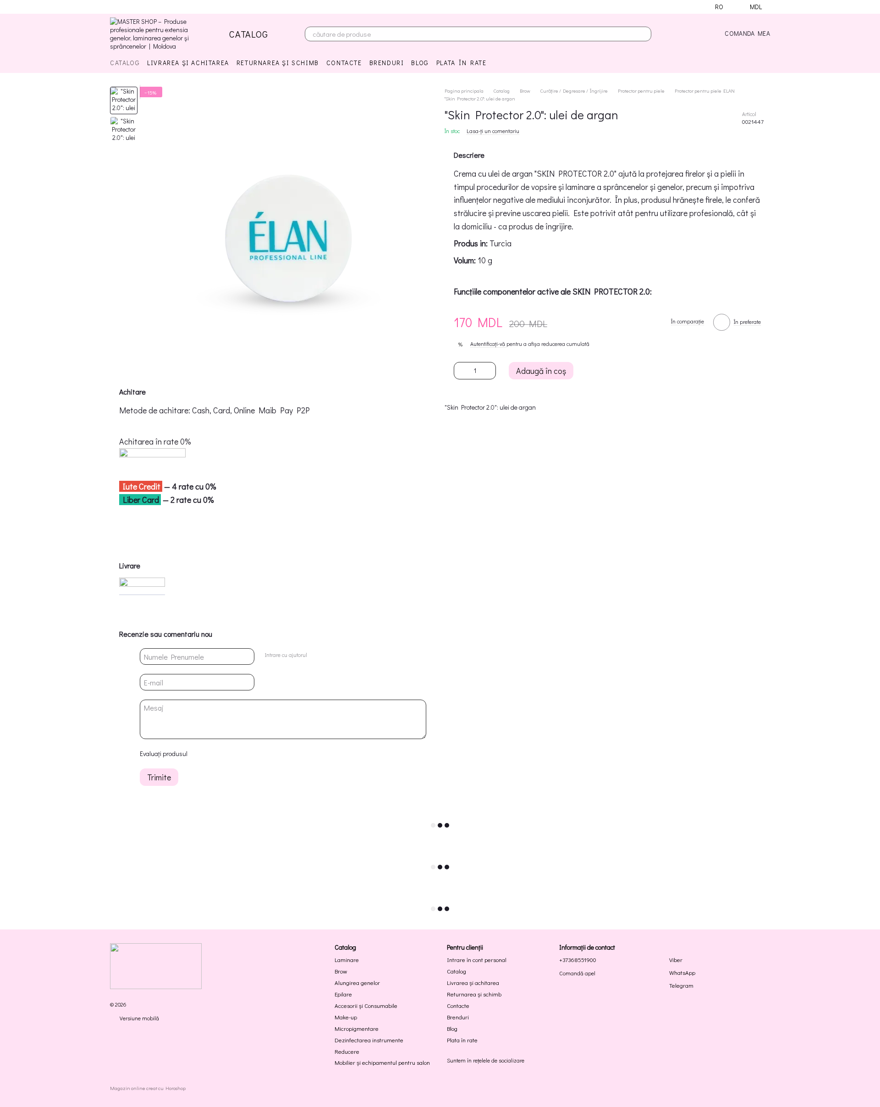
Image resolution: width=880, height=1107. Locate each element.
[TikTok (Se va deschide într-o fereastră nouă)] (124, 7)
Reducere (347, 1051)
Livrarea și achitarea (188, 62)
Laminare (347, 959)
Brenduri (386, 62)
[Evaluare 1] (202, 753)
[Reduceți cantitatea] (460, 370)
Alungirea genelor (357, 982)
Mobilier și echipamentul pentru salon (382, 1062)
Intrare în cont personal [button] (476, 959)
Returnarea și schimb (277, 62)
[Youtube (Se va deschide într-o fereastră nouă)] (135, 7)
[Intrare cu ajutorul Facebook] (316, 655)
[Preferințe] (695, 33)
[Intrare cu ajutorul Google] (331, 655)
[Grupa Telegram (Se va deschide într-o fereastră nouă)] (146, 7)
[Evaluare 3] (231, 753)
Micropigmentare (357, 1028)
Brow (341, 971)
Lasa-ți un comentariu (493, 130)
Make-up (346, 1017)
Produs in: (471, 243)
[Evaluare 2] (216, 753)
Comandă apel (577, 973)
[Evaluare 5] (260, 753)
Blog (420, 62)
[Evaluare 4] (246, 753)
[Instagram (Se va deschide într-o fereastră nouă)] (113, 7)
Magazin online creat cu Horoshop (148, 1088)
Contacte (344, 62)
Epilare (343, 994)
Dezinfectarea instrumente (369, 1040)
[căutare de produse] (644, 34)
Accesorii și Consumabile (366, 1005)
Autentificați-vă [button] (488, 344)
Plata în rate (461, 62)
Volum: (465, 260)
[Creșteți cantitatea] (489, 370)
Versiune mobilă (138, 1018)
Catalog (125, 62)
